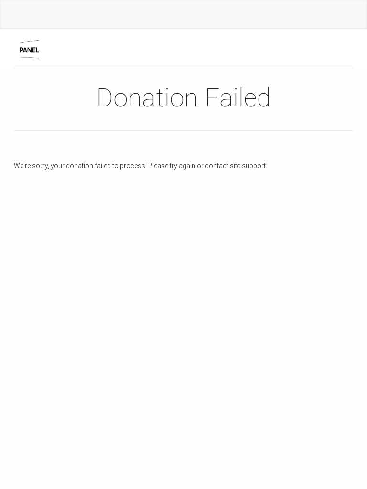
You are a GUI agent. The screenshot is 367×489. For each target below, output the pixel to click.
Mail (212, 16)
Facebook (154, 16)
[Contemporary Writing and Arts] (31, 48)
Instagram (174, 16)
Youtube (193, 16)
